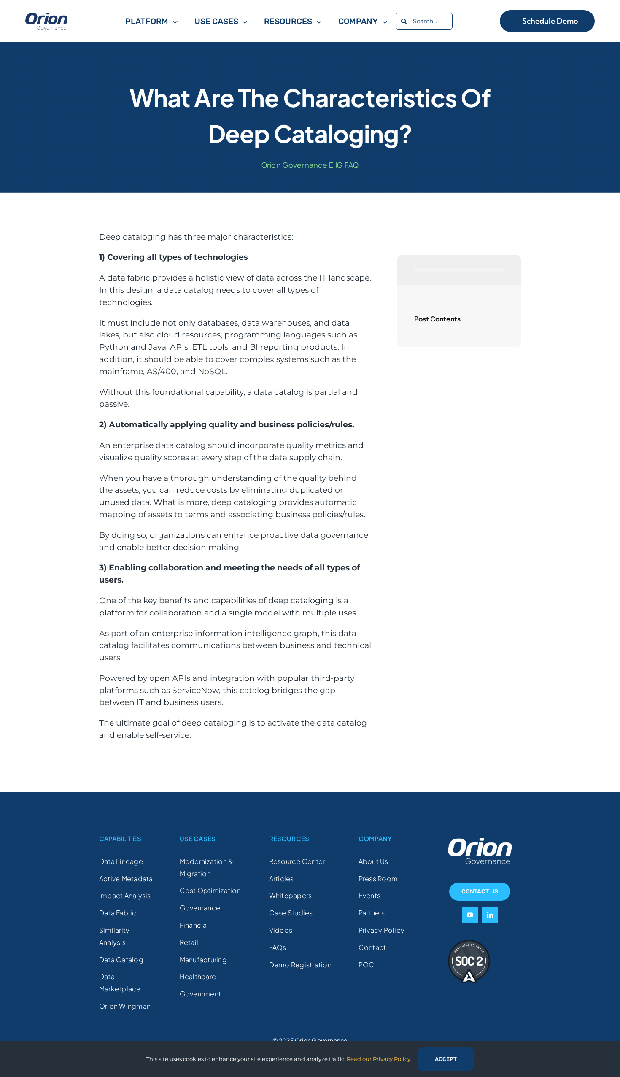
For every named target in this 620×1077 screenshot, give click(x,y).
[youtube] (470, 915)
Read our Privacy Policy (378, 1058)
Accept (446, 1059)
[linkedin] (490, 915)
